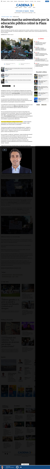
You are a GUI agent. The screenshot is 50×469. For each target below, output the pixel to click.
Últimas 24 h (27, 1)
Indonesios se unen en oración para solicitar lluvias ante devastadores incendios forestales (41, 59)
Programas (15, 1)
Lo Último (16, 7)
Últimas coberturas (21, 1)
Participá (47, 1)
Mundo (34, 7)
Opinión (12, 1)
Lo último (41, 38)
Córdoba (25, 7)
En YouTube (31, 1)
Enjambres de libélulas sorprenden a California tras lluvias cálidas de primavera (40, 49)
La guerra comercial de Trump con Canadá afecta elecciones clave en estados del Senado (42, 65)
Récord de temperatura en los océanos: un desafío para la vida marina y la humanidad (41, 54)
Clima (35, 1)
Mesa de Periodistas (18, 12)
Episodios (6, 70)
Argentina (20, 7)
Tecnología (38, 68)
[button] (31, 50)
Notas (32, 11)
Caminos (8, 1)
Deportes (4, 1)
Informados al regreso (22, 11)
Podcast (38, 104)
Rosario (30, 7)
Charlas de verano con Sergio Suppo (27, 12)
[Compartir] (14, 86)
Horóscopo (38, 1)
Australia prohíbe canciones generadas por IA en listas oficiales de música (40, 43)
